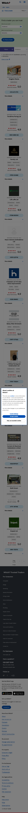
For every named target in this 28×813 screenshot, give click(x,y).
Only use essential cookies (14, 420)
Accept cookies (14, 416)
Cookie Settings (14, 414)
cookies (12, 396)
